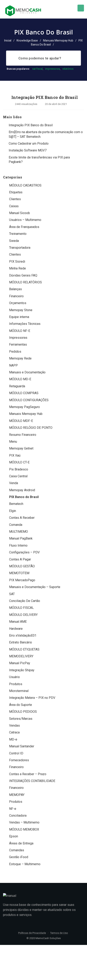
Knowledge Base (27, 40)
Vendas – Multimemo (24, 822)
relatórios (67, 68)
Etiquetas (15, 192)
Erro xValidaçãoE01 (22, 635)
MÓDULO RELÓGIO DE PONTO (30, 428)
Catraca (14, 732)
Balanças (15, 289)
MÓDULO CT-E (19, 462)
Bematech (16, 504)
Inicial (7, 40)
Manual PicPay (19, 663)
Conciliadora (18, 815)
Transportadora (19, 248)
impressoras (52, 68)
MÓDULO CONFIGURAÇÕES (29, 400)
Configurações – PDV (24, 552)
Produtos (15, 684)
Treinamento (18, 234)
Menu (13, 441)
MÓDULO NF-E (19, 331)
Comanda (15, 525)
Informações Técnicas (24, 324)
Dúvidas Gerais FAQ (23, 275)
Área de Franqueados (24, 227)
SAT (12, 594)
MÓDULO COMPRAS (23, 393)
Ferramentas (18, 344)
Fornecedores (19, 760)
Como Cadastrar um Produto (29, 143)
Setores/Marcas (20, 719)
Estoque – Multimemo (24, 864)
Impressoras (18, 338)
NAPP (13, 365)
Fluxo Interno (18, 545)
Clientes (15, 199)
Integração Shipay (21, 670)
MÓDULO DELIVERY (23, 615)
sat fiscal (37, 68)
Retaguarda (17, 386)
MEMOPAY (16, 795)
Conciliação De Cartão (24, 601)
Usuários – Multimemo (25, 220)
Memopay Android (22, 490)
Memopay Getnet (21, 448)
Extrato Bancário (20, 642)
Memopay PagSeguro (24, 407)
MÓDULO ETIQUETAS (24, 649)
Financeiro (16, 296)
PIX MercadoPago (22, 580)
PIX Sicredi (17, 261)
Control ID (16, 753)
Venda (13, 483)
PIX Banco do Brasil (24, 497)
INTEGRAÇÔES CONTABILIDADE (32, 781)
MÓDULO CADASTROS (25, 185)
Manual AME (18, 622)
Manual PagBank (21, 538)
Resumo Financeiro (22, 435)
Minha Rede (17, 268)
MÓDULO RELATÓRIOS (25, 282)
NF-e (12, 809)
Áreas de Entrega (21, 843)
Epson (13, 836)
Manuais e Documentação (27, 372)
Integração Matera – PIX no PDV (32, 698)
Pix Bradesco (18, 469)
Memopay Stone (20, 310)
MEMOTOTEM (19, 573)
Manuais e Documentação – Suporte (34, 587)
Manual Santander (21, 746)
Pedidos (15, 351)
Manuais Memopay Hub (58, 40)
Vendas (14, 725)
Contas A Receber (22, 518)
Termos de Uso (59, 932)
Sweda (14, 241)
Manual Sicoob (19, 213)
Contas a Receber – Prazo (27, 774)
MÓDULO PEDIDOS (23, 712)
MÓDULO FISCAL (21, 608)
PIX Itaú (14, 455)
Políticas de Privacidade (32, 932)
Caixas (14, 206)
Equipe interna (19, 317)
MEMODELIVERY (21, 656)
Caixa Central (18, 476)
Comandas (16, 850)
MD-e (13, 739)
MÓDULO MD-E (20, 379)
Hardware (16, 629)
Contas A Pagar (20, 559)
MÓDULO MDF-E (21, 421)
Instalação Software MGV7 (28, 150)
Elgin (12, 511)
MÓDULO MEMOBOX (24, 829)
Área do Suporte (20, 705)
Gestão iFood (18, 857)
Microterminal (19, 691)
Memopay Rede (20, 358)
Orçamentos (17, 303)
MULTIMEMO (18, 531)
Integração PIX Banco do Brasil (44, 97)
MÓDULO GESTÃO (22, 566)
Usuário (14, 677)
